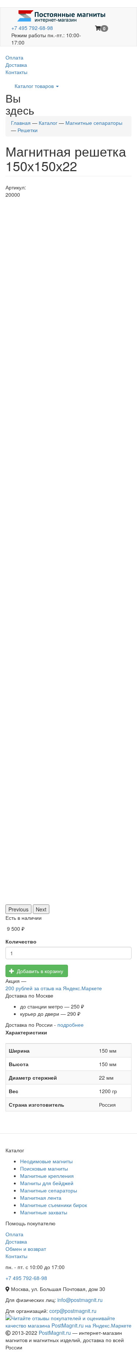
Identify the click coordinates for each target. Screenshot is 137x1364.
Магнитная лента (40, 1197)
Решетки (28, 130)
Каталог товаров (35, 85)
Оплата (14, 57)
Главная (21, 122)
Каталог (48, 122)
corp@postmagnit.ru (72, 1310)
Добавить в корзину (39, 971)
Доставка (16, 64)
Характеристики (26, 1032)
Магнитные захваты (43, 1212)
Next (41, 909)
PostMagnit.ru (55, 1332)
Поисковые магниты (44, 1168)
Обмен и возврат (25, 1248)
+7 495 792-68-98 (32, 27)
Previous (18, 909)
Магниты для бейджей (46, 1183)
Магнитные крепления (47, 1175)
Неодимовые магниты (46, 1161)
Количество (21, 941)
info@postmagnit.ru (80, 1299)
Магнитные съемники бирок (53, 1205)
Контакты (16, 72)
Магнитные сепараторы (93, 122)
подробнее (70, 1024)
